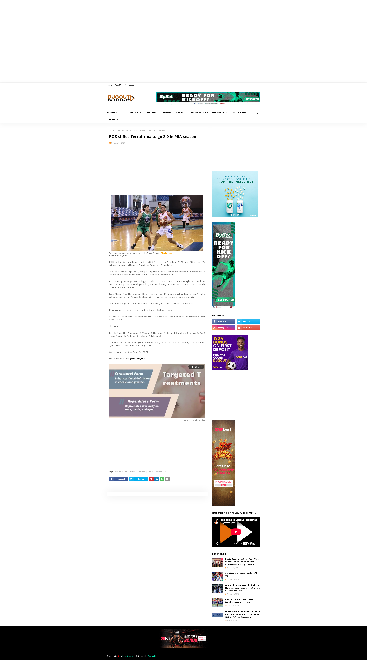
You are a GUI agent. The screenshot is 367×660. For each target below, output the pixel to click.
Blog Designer (128, 656)
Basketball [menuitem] (113, 112)
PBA (127, 472)
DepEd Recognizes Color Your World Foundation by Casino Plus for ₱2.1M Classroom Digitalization (242, 562)
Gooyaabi (152, 656)
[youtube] (248, 327)
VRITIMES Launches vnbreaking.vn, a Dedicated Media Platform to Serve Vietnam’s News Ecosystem (242, 614)
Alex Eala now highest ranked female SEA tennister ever (239, 600)
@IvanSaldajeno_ (137, 358)
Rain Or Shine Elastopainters (141, 472)
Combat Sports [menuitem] (198, 112)
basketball (119, 472)
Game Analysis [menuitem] (238, 112)
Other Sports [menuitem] (219, 112)
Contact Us (129, 85)
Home (109, 85)
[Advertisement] (157, 169)
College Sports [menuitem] (133, 112)
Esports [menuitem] (167, 112)
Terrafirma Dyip (122, 130)
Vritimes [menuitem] (113, 119)
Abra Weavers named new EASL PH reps (241, 574)
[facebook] (223, 321)
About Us (118, 85)
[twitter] (248, 321)
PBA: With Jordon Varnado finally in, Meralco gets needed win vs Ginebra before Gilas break (242, 588)
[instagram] (223, 327)
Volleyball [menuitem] (153, 112)
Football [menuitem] (181, 112)
